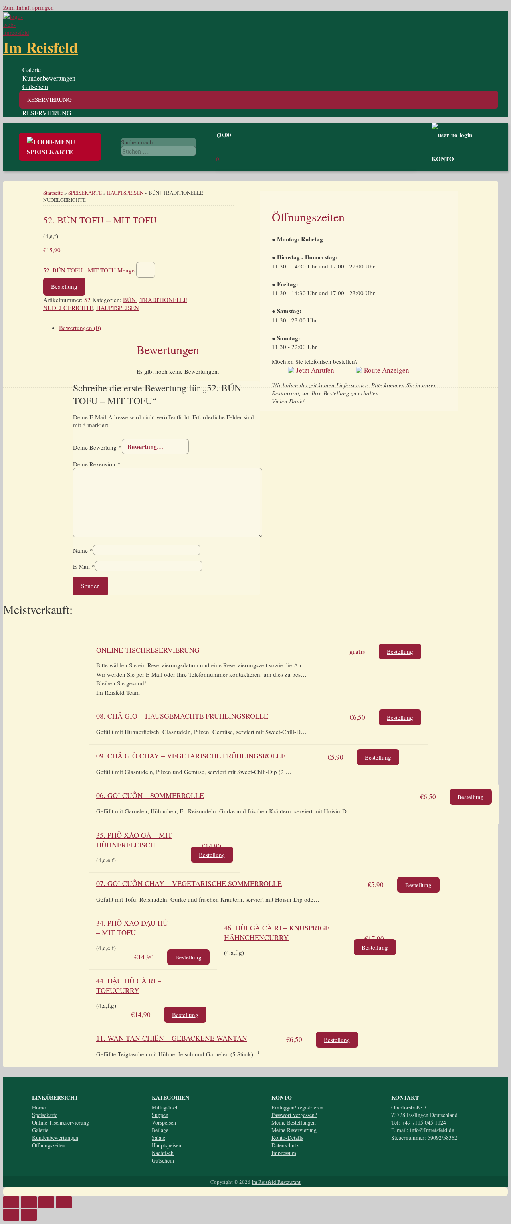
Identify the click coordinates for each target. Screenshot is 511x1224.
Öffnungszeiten (48, 1145)
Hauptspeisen (166, 1145)
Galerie (31, 69)
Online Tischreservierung (60, 1122)
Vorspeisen (164, 1122)
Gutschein (35, 86)
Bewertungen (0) (80, 328)
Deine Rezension (97, 464)
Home (39, 1107)
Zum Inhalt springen (28, 7)
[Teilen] (29, 1202)
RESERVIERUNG (46, 113)
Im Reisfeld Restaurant (276, 1181)
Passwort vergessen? (294, 1115)
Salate (158, 1137)
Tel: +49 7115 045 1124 (418, 1122)
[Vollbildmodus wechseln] (46, 1202)
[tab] (258, 256)
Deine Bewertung (97, 447)
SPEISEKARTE (85, 192)
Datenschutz (285, 1145)
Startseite (53, 192)
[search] (158, 151)
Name (83, 550)
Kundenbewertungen (48, 78)
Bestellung (64, 286)
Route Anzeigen (386, 370)
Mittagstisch (165, 1107)
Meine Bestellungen (293, 1122)
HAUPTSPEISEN (125, 192)
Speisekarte (44, 1115)
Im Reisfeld (40, 47)
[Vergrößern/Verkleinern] (64, 1202)
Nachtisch (163, 1153)
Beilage (160, 1130)
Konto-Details (287, 1137)
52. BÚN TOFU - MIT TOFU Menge (89, 270)
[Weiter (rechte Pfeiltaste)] (29, 1215)
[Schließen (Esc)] (11, 1202)
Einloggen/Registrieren (297, 1107)
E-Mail (84, 566)
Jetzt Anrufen (315, 370)
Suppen (160, 1115)
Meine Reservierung (294, 1130)
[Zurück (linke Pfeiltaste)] (11, 1215)
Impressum (283, 1153)
